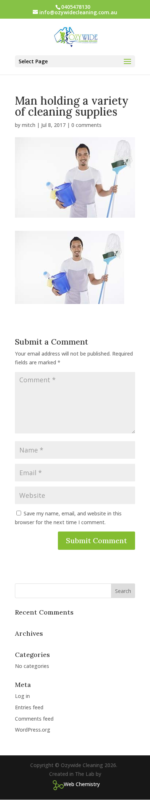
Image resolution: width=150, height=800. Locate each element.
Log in (22, 695)
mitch (28, 124)
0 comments (86, 124)
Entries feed (29, 707)
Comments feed (34, 718)
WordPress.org (32, 729)
